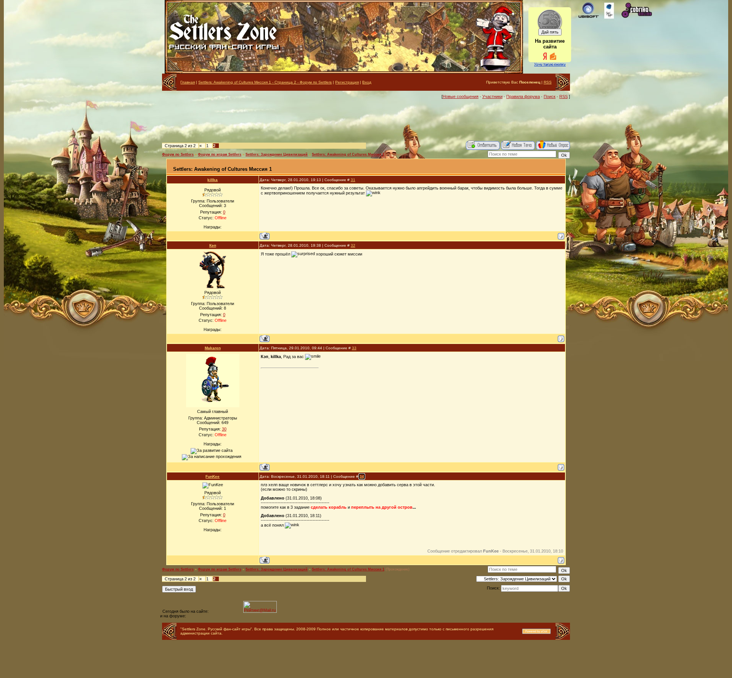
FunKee (212, 476)
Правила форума (523, 96)
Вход (366, 82)
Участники (492, 96)
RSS (548, 82)
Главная (187, 82)
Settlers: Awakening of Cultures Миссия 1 (348, 154)
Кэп (212, 245)
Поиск (549, 96)
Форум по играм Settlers (219, 154)
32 (353, 245)
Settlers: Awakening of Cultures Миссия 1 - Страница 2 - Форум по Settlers (265, 82)
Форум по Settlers (178, 154)
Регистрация (347, 82)
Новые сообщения (460, 96)
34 (362, 476)
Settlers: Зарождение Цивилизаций (277, 154)
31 (353, 180)
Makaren (213, 348)
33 (354, 348)
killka (212, 180)
